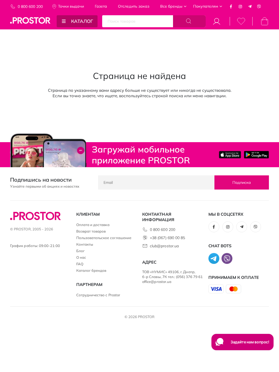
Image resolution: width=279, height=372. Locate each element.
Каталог (82, 21)
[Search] (189, 21)
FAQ (79, 264)
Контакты (84, 244)
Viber (259, 7)
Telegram (250, 7)
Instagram (240, 7)
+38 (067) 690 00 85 (167, 237)
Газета (101, 6)
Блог (80, 251)
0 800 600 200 (30, 6)
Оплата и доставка (93, 224)
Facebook (231, 7)
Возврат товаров (91, 231)
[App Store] (230, 154)
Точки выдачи (71, 6)
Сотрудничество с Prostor (98, 295)
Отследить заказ (133, 6)
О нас (81, 257)
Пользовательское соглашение (104, 238)
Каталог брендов (91, 270)
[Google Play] (256, 154)
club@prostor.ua (164, 245)
